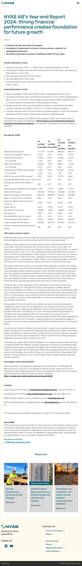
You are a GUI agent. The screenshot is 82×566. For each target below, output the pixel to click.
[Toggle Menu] (78, 3)
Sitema (49, 544)
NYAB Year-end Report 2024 (18, 442)
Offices (49, 534)
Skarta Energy (52, 541)
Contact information (54, 531)
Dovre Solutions (52, 551)
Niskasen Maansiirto (54, 548)
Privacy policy (5, 564)
